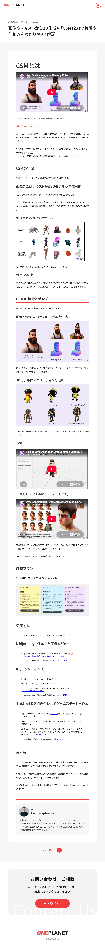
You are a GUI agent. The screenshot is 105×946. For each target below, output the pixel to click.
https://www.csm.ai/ (26, 126)
